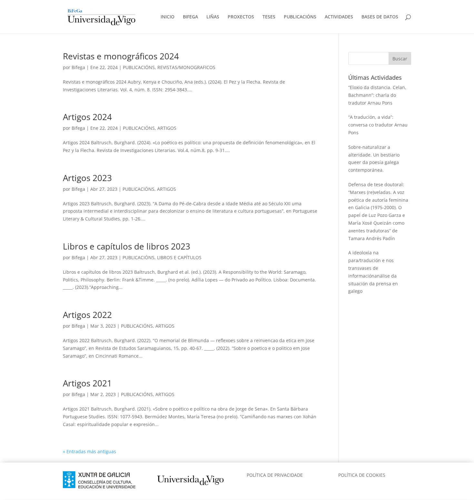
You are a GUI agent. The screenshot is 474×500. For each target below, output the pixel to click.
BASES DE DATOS (379, 17)
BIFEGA (190, 17)
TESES (268, 17)
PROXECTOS (241, 17)
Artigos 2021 (87, 383)
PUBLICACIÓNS (300, 17)
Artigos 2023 (87, 178)
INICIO (167, 17)
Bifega (78, 67)
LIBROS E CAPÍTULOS (179, 257)
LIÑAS (212, 17)
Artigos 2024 (87, 117)
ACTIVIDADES (339, 17)
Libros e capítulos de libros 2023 (126, 246)
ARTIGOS (166, 128)
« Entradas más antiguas (89, 451)
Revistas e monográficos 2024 (121, 56)
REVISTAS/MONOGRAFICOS (186, 67)
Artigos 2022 (87, 315)
